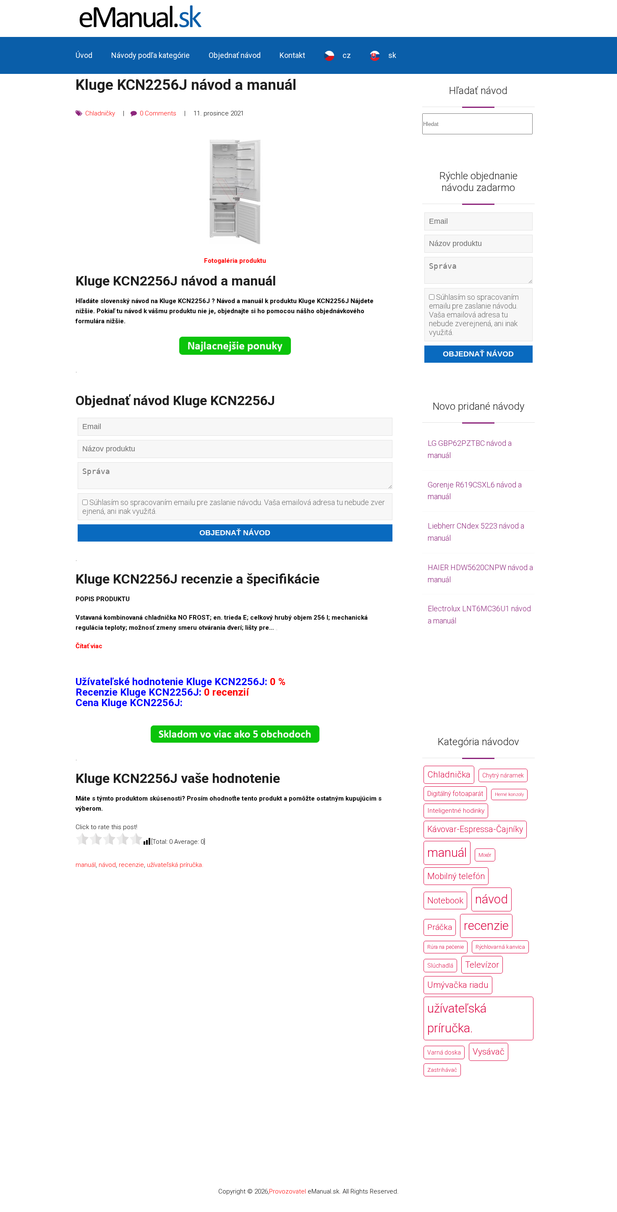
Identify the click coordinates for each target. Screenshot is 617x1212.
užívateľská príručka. (175, 865)
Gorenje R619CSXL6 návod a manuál (475, 490)
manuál (86, 865)
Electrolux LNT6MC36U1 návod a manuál (479, 614)
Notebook (445, 900)
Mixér (485, 855)
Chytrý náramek (503, 775)
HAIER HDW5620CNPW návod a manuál (480, 573)
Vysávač (489, 1052)
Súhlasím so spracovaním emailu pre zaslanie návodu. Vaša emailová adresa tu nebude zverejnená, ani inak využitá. (233, 507)
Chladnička (449, 775)
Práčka (439, 927)
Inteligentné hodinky (455, 810)
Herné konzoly (509, 794)
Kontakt (292, 55)
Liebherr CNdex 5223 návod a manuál (476, 531)
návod (107, 865)
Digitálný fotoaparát (455, 794)
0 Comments (158, 113)
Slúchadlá (440, 965)
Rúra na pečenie (445, 947)
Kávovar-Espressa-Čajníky (475, 829)
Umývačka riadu (458, 985)
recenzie (131, 865)
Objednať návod (235, 55)
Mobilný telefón (456, 876)
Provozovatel (287, 1191)
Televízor (482, 965)
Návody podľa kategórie (150, 55)
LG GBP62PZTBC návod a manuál (470, 449)
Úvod (84, 55)
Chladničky (100, 113)
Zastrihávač (442, 1070)
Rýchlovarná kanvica (500, 947)
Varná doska (444, 1052)
